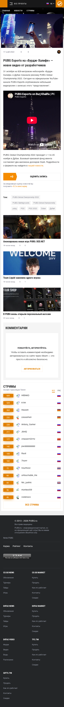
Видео (5, 650)
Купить (35, 578)
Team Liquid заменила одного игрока (21, 277)
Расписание (8, 660)
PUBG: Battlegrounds (21, 203)
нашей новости (35, 166)
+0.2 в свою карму (19, 186)
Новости (18, 11)
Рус (59, 391)
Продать (35, 583)
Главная (6, 11)
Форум (6, 645)
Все (53, 391)
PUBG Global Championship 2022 (26, 197)
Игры (5, 593)
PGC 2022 (33, 208)
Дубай (52, 208)
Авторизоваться (32, 369)
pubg (15, 208)
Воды (5, 655)
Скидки (35, 598)
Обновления (8, 578)
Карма (6, 546)
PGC (23, 208)
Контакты (28, 546)
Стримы (30, 11)
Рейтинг (17, 546)
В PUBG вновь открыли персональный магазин (27, 314)
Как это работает (39, 588)
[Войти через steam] (60, 3)
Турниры (6, 583)
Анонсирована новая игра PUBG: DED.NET (24, 241)
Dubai (43, 208)
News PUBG (8, 538)
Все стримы (32, 504)
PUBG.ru (18, 528)
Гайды (5, 588)
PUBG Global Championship (44, 203)
